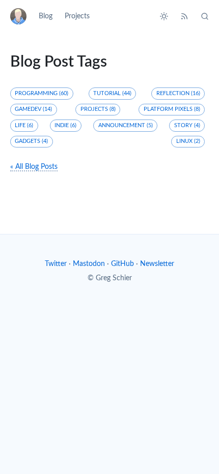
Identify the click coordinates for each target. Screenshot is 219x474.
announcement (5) (125, 125)
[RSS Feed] (184, 16)
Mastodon (89, 264)
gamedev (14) (33, 109)
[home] (21, 16)
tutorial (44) (112, 93)
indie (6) (65, 125)
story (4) (187, 125)
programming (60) (41, 93)
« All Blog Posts (34, 166)
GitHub (122, 264)
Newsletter (157, 264)
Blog (45, 16)
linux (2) (188, 141)
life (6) (24, 125)
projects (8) (98, 109)
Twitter (56, 264)
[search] (202, 16)
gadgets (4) (31, 141)
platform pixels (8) (172, 109)
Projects (77, 16)
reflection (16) (178, 93)
